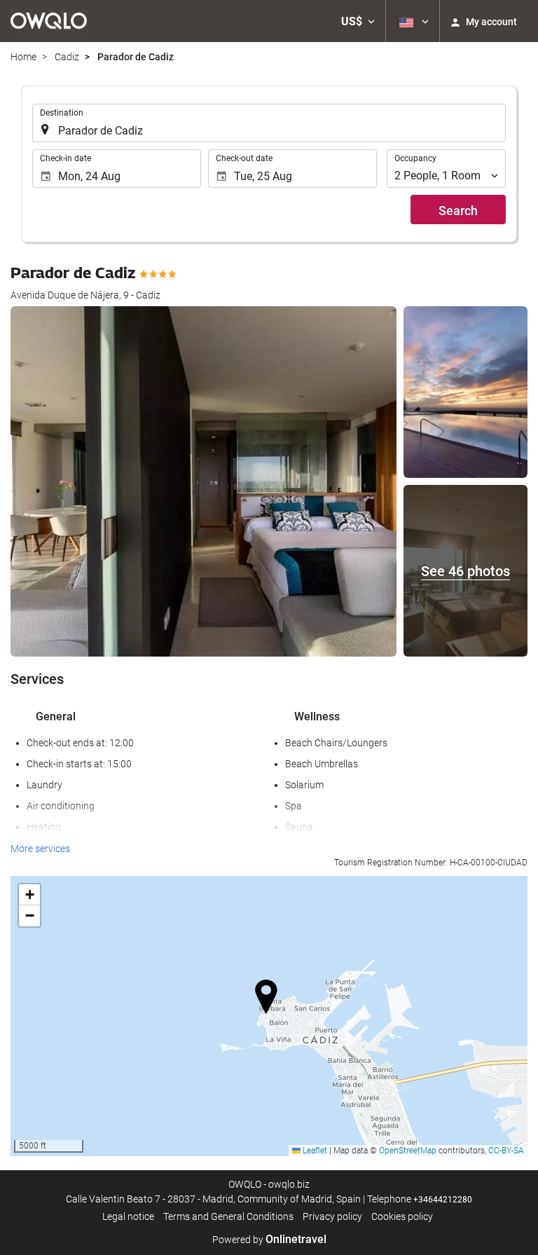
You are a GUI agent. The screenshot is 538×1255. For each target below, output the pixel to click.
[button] (358, 21)
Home (23, 56)
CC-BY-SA (506, 1150)
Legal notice (128, 1216)
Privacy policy (332, 1216)
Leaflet (314, 1150)
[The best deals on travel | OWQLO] (49, 21)
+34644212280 (442, 1200)
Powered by (269, 1239)
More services (40, 848)
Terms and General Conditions (228, 1216)
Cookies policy (402, 1216)
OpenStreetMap (407, 1150)
